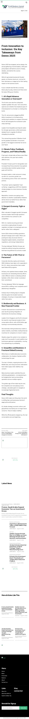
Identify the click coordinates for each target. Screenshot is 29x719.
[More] (27, 424)
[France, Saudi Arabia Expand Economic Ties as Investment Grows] (14, 493)
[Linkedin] (19, 424)
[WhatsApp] (15, 424)
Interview (12, 531)
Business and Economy (15, 522)
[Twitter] (12, 424)
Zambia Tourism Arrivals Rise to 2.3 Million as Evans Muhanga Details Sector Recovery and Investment (18, 536)
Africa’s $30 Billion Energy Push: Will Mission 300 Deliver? (21, 433)
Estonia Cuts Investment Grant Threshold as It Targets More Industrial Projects (18, 559)
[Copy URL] (23, 424)
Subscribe (23, 708)
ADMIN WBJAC (17, 504)
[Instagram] (15, 694)
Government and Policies (7, 504)
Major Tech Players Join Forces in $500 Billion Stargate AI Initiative (7, 433)
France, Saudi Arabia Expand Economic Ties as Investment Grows (13, 509)
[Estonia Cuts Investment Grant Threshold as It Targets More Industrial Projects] (5, 557)
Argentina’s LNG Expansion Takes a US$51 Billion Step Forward (18, 525)
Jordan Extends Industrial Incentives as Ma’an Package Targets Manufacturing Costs (18, 547)
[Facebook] (8, 424)
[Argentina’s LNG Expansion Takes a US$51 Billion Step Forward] (5, 525)
